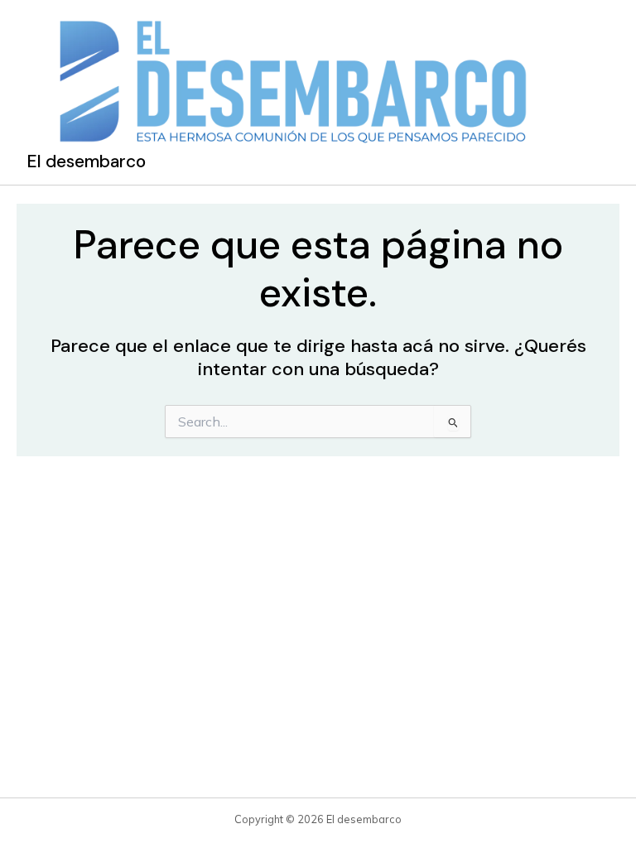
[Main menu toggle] (591, 92)
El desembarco (86, 161)
